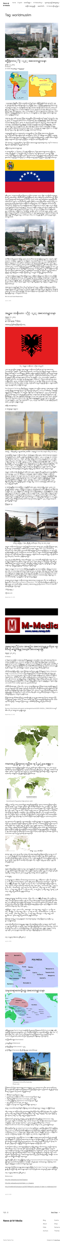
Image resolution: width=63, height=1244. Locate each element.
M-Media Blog (37, 3)
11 (7, 1212)
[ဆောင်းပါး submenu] (44, 6)
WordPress (57, 1240)
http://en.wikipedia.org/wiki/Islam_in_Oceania (19, 1183)
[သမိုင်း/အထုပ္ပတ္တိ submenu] (35, 6)
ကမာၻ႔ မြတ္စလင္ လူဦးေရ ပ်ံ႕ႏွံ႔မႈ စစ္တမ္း (29, 763)
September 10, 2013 (10, 597)
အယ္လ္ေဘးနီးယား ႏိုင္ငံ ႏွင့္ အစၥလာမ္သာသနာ (30, 313)
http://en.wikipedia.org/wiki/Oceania (16, 1180)
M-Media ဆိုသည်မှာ (53, 6)
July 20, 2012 (8, 1194)
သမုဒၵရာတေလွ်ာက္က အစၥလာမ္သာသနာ (25, 990)
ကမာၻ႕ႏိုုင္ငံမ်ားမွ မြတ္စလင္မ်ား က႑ (15, 324)
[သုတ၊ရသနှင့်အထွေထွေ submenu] (59, 2)
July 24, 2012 (8, 941)
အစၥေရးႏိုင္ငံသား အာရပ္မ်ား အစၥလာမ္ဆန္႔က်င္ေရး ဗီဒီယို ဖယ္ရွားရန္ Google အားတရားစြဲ (31, 647)
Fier (25, 543)
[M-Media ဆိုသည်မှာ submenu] (59, 6)
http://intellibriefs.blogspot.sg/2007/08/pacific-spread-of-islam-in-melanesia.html (31, 1186)
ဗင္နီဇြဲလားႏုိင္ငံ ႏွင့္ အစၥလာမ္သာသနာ (25, 60)
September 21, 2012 (10, 714)
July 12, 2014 (8, 300)
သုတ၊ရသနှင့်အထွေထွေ (52, 3)
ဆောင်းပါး (41, 6)
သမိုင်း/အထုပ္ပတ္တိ (30, 6)
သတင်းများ (27, 3)
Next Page (55, 1212)
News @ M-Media (6, 4)
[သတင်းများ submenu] (31, 2)
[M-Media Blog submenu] (42, 2)
